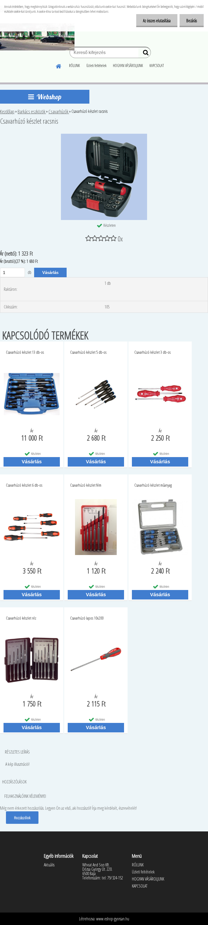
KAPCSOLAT (157, 65)
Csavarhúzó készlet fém (85, 485)
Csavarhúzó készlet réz (21, 618)
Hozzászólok (22, 817)
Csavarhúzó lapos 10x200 (86, 618)
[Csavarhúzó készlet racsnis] (104, 136)
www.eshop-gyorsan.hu (112, 919)
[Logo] (37, 36)
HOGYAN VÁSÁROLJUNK (128, 65)
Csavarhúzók (58, 111)
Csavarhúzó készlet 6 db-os (24, 485)
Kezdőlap (7, 111)
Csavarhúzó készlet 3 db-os (152, 352)
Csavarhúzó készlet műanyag (153, 485)
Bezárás (191, 21)
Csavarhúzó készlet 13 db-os (25, 352)
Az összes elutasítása (157, 21)
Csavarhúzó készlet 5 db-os (88, 352)
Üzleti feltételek (96, 65)
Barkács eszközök (32, 111)
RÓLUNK (74, 65)
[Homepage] (58, 65)
